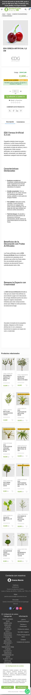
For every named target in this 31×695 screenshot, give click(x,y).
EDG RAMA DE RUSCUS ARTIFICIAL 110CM (22, 518)
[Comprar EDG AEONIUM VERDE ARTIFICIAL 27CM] (12, 561)
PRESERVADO (8, 635)
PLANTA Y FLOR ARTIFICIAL (20, 14)
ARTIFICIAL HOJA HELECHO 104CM (8, 413)
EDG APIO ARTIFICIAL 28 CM (7, 519)
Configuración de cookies (11, 614)
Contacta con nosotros (23, 642)
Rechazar (22, 687)
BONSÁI (7, 639)
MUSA (8, 621)
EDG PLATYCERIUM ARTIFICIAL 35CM (22, 412)
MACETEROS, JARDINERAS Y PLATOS (7, 643)
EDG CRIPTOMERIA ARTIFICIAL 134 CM (22, 484)
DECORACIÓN (8, 663)
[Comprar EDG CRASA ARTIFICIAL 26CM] (12, 491)
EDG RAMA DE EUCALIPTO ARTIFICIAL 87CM (7, 378)
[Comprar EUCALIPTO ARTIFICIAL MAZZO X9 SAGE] (26, 385)
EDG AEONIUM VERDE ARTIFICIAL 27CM (7, 553)
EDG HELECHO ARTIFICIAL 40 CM (22, 449)
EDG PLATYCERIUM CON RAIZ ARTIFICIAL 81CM (7, 448)
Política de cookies (23, 691)
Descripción (10, 122)
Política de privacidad (13, 691)
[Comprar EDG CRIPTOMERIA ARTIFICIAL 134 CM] (26, 491)
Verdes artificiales (7, 16)
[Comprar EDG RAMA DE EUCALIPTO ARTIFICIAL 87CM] (12, 385)
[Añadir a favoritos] (13, 361)
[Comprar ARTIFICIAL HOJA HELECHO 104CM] (12, 420)
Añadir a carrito (17, 97)
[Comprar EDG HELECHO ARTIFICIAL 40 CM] (26, 456)
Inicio (3, 14)
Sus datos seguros (23, 632)
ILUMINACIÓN (8, 637)
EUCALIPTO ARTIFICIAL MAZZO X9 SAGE (23, 378)
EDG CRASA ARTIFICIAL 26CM (6, 484)
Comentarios (21, 122)
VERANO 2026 (8, 623)
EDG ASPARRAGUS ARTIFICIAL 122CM (22, 553)
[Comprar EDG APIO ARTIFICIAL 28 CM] (12, 526)
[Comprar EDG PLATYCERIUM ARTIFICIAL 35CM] (26, 420)
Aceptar (7, 687)
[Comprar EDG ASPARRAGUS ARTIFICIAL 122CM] (26, 561)
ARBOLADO (7, 625)
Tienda (9, 14)
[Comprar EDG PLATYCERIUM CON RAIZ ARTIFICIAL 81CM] (12, 456)
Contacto (23, 639)
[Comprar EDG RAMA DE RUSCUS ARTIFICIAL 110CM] (26, 526)
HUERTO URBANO (8, 619)
